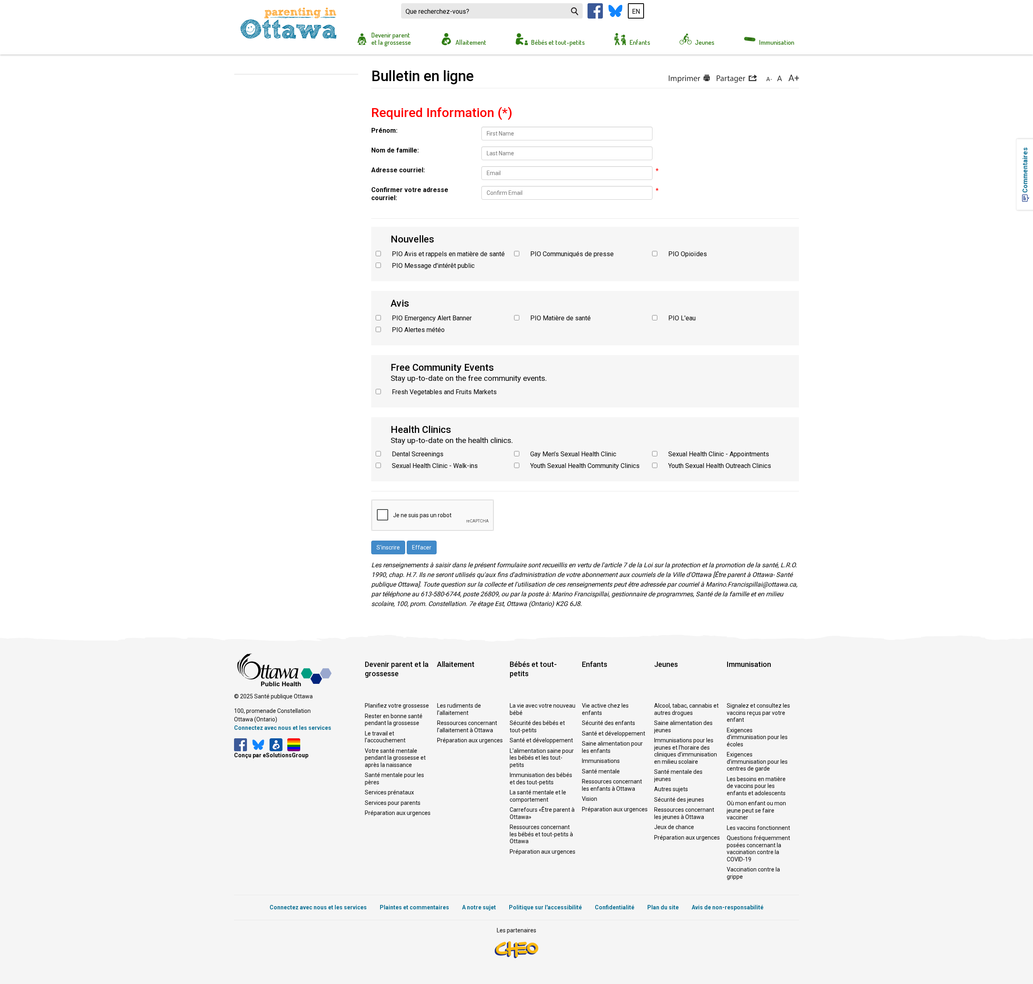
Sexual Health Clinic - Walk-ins (435, 466)
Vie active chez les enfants (605, 709)
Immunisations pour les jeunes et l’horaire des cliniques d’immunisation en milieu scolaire (685, 751)
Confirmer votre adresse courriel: (409, 194)
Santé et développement (541, 740)
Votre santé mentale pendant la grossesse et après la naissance (395, 758)
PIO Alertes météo (418, 330)
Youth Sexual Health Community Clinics (585, 466)
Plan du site (663, 907)
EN (636, 11)
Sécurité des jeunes (679, 799)
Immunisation (776, 42)
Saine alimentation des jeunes (683, 726)
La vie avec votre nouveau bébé (542, 709)
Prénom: (384, 130)
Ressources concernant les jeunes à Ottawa (684, 813)
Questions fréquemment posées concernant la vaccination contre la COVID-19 (758, 849)
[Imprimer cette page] (689, 79)
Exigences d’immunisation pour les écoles (757, 737)
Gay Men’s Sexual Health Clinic (573, 454)
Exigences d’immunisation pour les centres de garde (757, 761)
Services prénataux (389, 792)
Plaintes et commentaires (414, 907)
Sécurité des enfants (608, 723)
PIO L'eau (682, 318)
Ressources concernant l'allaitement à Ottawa (467, 726)
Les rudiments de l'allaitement (459, 709)
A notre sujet (479, 907)
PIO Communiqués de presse (572, 254)
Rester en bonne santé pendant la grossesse (393, 720)
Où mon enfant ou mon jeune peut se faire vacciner (756, 810)
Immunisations (601, 761)
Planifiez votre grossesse (397, 705)
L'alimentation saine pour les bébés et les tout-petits (542, 758)
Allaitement (471, 42)
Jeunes (704, 42)
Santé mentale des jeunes (678, 775)
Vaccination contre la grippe (753, 873)
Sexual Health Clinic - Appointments (718, 454)
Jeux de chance (674, 827)
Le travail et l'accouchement (385, 737)
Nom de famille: (395, 150)
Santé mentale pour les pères (394, 779)
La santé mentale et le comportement (538, 796)
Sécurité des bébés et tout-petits (537, 726)
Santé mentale (601, 771)
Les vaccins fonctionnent (758, 828)
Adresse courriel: (398, 170)
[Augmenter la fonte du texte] (779, 79)
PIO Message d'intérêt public (433, 266)
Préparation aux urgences (398, 813)
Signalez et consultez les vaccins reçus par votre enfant (758, 712)
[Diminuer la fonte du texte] (769, 79)
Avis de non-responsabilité (727, 907)
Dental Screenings (417, 454)
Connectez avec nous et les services (282, 728)
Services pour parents (392, 803)
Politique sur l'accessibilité (545, 907)
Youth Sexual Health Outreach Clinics (719, 466)
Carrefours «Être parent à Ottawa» (542, 813)
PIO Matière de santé (560, 318)
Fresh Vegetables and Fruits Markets (444, 392)
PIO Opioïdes (687, 254)
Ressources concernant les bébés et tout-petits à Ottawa (541, 834)
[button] (736, 79)
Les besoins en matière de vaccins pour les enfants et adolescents (756, 786)
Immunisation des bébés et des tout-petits (541, 779)
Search (574, 11)
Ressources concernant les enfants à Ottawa (612, 785)
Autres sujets (671, 789)
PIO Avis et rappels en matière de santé (448, 254)
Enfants (639, 42)
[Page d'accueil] (288, 23)
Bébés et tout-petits (558, 42)
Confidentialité (614, 907)
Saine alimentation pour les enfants (612, 747)
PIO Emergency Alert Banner (432, 318)
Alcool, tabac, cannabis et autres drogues (686, 709)
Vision (589, 799)
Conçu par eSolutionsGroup (271, 755)
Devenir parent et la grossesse (391, 38)
